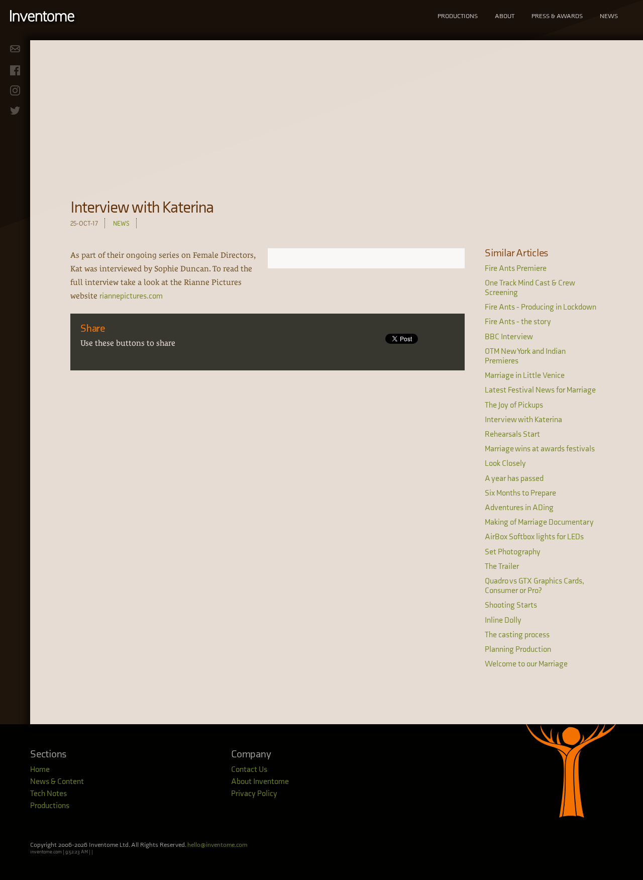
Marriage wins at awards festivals (540, 449)
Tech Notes (48, 794)
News (609, 16)
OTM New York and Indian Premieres (525, 356)
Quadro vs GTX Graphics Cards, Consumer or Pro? (534, 586)
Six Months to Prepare (520, 493)
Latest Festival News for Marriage (540, 390)
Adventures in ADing (519, 508)
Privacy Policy (254, 794)
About (504, 16)
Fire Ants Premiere (516, 268)
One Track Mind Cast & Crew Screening (530, 288)
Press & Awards (557, 16)
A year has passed (514, 478)
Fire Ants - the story (518, 322)
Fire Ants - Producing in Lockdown (540, 307)
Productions (458, 16)
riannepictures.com (131, 296)
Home (40, 769)
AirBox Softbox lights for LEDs (534, 537)
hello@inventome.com (217, 845)
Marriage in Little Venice (525, 375)
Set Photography (513, 552)
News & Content (57, 782)
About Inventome (260, 782)
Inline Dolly (503, 620)
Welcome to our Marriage (526, 664)
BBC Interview (509, 337)
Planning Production (518, 649)
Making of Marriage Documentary (539, 522)
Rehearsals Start (512, 434)
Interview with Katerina (523, 420)
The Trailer (502, 566)
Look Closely (505, 463)
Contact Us (249, 769)
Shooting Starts (511, 605)
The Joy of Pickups (514, 405)
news (121, 223)
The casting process (517, 635)
